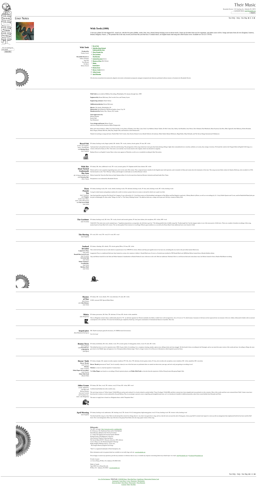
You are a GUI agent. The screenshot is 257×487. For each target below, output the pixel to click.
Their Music (124, 482)
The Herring (96, 56)
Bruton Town (96, 67)
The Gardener (97, 54)
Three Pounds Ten (98, 52)
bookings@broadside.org (196, 455)
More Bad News (132, 479)
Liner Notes (123, 481)
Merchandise (141, 481)
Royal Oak (96, 46)
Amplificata (140, 479)
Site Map (133, 484)
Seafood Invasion (97, 59)
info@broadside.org (250, 11)
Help (128, 484)
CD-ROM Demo (122, 479)
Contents (123, 484)
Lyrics (128, 481)
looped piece (96, 65)
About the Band (116, 482)
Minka (94, 63)
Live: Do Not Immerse (104, 479)
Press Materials (141, 482)
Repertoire (134, 481)
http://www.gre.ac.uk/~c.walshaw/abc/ (111, 429)
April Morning (97, 74)
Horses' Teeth (96, 70)
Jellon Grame (96, 72)
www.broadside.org (140, 452)
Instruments (115, 481)
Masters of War (97, 61)
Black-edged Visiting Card (151, 479)
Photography (132, 482)
